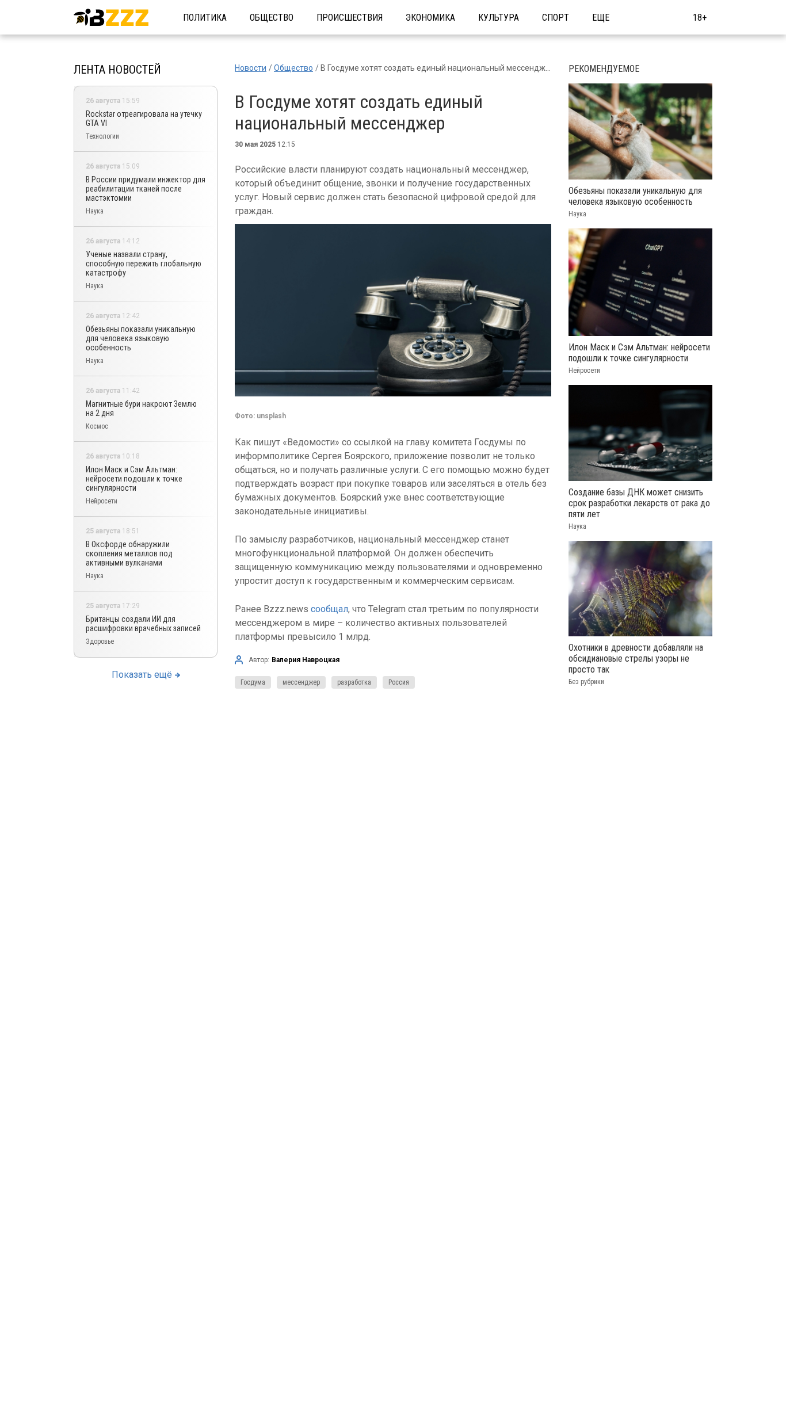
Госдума (253, 682)
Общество (271, 17)
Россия (398, 682)
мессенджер (301, 682)
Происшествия (349, 17)
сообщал (329, 609)
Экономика (430, 17)
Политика (205, 17)
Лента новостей (117, 70)
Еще (600, 17)
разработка (354, 682)
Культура (498, 17)
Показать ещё (142, 674)
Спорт (555, 17)
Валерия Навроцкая (305, 660)
